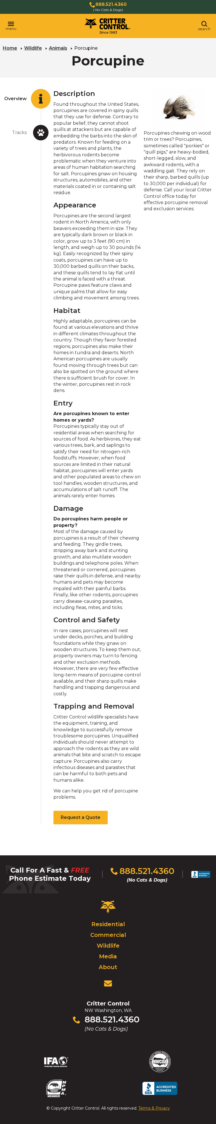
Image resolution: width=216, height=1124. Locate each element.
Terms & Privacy (154, 1108)
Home (10, 48)
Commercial (108, 935)
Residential (108, 924)
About (108, 967)
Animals (58, 48)
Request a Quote (80, 817)
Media (108, 956)
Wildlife (33, 48)
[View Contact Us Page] (108, 983)
